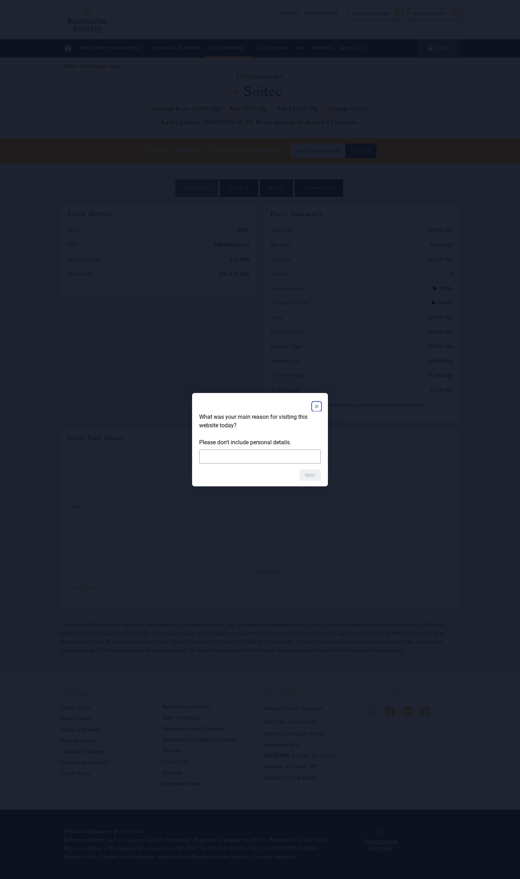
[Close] (316, 406)
